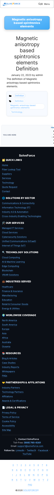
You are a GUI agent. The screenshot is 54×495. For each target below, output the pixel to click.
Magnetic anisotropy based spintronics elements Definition (27, 53)
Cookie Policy (9, 421)
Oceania (6, 346)
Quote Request (9, 187)
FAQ (30, 484)
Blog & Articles (9, 358)
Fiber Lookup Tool (11, 169)
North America (9, 320)
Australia (6, 342)
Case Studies (9, 362)
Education (7, 299)
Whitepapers (8, 371)
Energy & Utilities (11, 308)
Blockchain (7, 270)
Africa (5, 337)
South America (9, 324)
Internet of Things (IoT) (13, 245)
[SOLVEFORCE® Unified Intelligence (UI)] (11, 4)
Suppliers (7, 173)
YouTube (27, 453)
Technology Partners (12, 392)
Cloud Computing (11, 257)
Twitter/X (31, 450)
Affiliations (7, 396)
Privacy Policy (9, 412)
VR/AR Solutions (10, 274)
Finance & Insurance (12, 291)
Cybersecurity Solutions (14, 236)
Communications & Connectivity (18, 203)
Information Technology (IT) (16, 207)
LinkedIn (20, 450)
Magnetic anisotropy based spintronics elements (22, 106)
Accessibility (8, 425)
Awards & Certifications (14, 400)
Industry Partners (11, 387)
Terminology (16, 112)
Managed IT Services (12, 228)
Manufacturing (9, 295)
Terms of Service (10, 417)
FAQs (4, 375)
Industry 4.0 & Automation (15, 211)
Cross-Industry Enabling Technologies (21, 216)
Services (6, 178)
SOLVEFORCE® (31, 490)
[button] (39, 4)
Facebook (43, 450)
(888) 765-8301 (32, 442)
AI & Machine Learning (13, 261)
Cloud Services (10, 232)
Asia (4, 333)
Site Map (6, 430)
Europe (5, 329)
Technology (8, 182)
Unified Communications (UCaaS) (19, 241)
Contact (6, 191)
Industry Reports (10, 367)
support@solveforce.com (30, 446)
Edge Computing (10, 266)
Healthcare (7, 286)
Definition (19, 95)
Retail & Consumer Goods (15, 304)
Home (5, 165)
